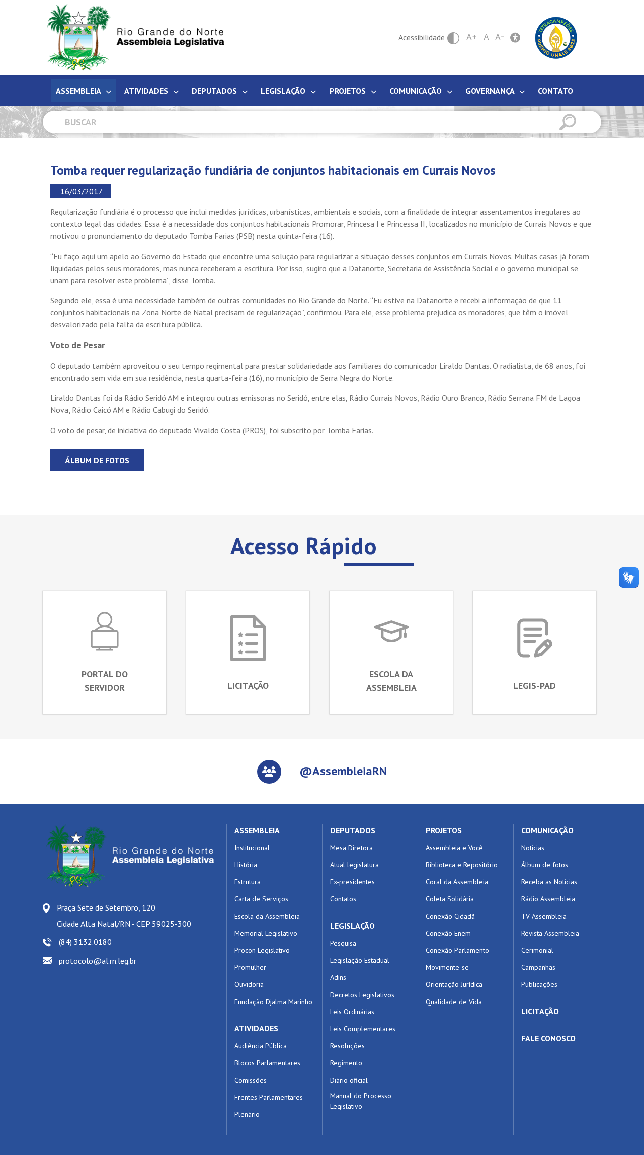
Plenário (247, 1114)
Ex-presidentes (352, 881)
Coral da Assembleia (457, 881)
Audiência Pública (260, 1045)
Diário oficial (349, 1080)
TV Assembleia (544, 916)
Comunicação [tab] (416, 91)
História (245, 864)
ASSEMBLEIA (257, 830)
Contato (555, 91)
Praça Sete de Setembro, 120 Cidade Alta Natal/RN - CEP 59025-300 (124, 915)
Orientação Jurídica (454, 984)
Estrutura (247, 881)
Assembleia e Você (454, 847)
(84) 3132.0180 (85, 942)
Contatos (343, 898)
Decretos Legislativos (362, 994)
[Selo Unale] (556, 37)
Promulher (250, 967)
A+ (471, 37)
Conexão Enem (448, 933)
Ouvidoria (249, 984)
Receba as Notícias (549, 881)
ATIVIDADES (256, 1028)
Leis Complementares (362, 1028)
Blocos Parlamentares (267, 1062)
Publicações (539, 984)
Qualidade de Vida (454, 1001)
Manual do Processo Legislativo (360, 1101)
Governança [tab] (490, 91)
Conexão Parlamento (457, 950)
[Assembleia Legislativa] (132, 37)
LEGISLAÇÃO (352, 926)
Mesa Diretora (351, 847)
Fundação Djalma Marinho (273, 1001)
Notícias (532, 847)
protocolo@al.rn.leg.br (97, 961)
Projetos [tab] (349, 91)
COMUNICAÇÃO (547, 830)
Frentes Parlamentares (268, 1097)
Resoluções (347, 1045)
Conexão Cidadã (450, 916)
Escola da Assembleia (267, 916)
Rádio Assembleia (548, 898)
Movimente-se (447, 967)
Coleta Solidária (450, 898)
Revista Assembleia (550, 933)
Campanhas (538, 967)
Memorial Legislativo (265, 933)
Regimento (346, 1062)
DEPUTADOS (352, 830)
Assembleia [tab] (79, 91)
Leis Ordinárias (352, 1011)
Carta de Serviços (261, 898)
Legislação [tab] (284, 91)
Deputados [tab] (215, 91)
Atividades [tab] (147, 91)
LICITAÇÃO (540, 1011)
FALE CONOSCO (548, 1038)
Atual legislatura (354, 864)
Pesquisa (343, 943)
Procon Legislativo (262, 950)
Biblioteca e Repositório (462, 864)
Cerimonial (537, 950)
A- (499, 37)
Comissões (250, 1080)
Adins (338, 977)
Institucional (252, 847)
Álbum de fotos (97, 460)
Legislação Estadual (359, 960)
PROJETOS (444, 830)
